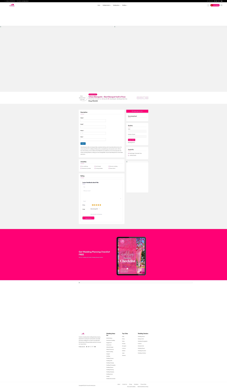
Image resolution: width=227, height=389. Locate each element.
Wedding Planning (110, 369)
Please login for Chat (138, 111)
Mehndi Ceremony (110, 349)
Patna (123, 338)
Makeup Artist (141, 338)
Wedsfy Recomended (110, 378)
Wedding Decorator (142, 350)
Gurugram (124, 346)
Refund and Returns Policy (143, 386)
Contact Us (124, 384)
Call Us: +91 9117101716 (10, 1)
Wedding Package (110, 362)
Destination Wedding (110, 340)
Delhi (123, 336)
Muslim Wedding (109, 351)
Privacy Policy (143, 384)
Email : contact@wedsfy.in (24, 1)
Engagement (109, 342)
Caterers (140, 343)
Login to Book (131, 139)
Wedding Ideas (116, 5)
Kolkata (123, 350)
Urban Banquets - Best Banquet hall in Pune (118, 98)
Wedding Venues (93, 94)
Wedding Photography (111, 365)
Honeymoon (108, 344)
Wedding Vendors (106, 5)
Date (82, 136)
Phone (82, 130)
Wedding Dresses (110, 358)
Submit (83, 143)
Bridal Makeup (109, 338)
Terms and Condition (131, 386)
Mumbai (123, 343)
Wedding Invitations (142, 353)
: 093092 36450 (132, 155)
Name (82, 117)
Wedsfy (108, 376)
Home (99, 5)
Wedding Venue (109, 374)
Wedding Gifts (109, 360)
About (119, 384)
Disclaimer (136, 384)
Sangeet (108, 353)
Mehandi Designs (109, 347)
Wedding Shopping (110, 371)
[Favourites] (141, 98)
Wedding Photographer (142, 341)
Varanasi (124, 355)
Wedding (124, 5)
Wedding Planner (109, 367)
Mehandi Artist (141, 346)
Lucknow (124, 348)
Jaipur (123, 353)
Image (83, 209)
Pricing (130, 384)
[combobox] (82, 133)
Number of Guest (131, 134)
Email (82, 124)
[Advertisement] (113, 17)
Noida (123, 341)
